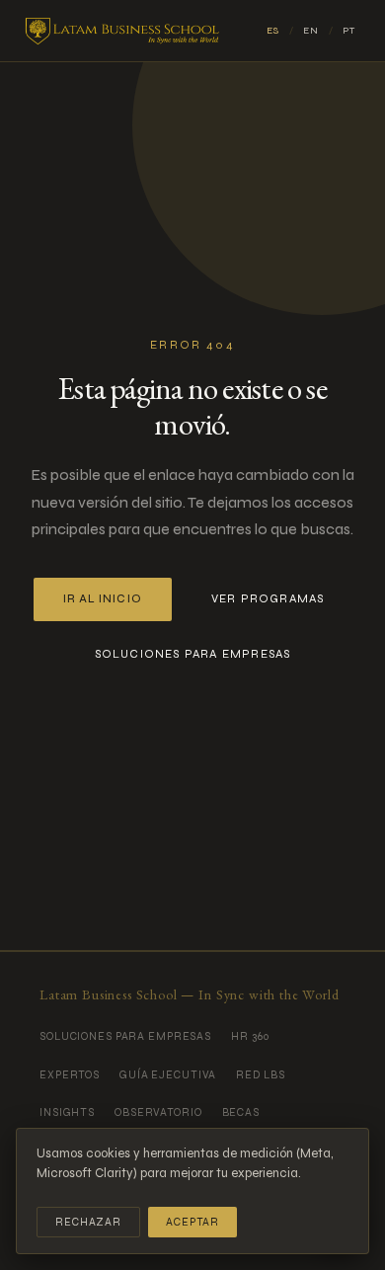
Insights (67, 1112)
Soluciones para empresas (193, 654)
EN (311, 31)
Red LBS (260, 1075)
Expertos (69, 1075)
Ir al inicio (102, 599)
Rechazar (88, 1222)
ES (273, 31)
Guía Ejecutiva (167, 1075)
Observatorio (158, 1112)
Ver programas (268, 598)
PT (349, 31)
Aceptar (192, 1222)
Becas (241, 1112)
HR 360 (250, 1036)
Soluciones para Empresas (125, 1036)
